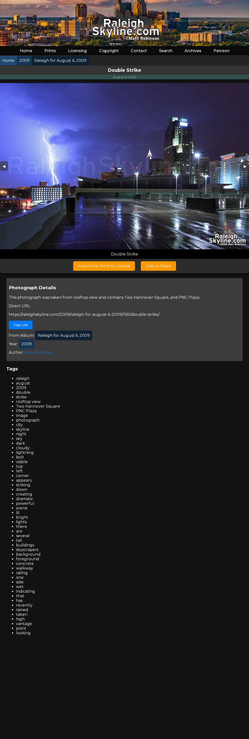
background (28, 554)
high (20, 619)
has (19, 600)
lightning (25, 452)
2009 (21, 387)
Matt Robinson (39, 352)
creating (24, 494)
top (19, 466)
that (20, 596)
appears (24, 480)
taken (21, 614)
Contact (139, 50)
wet (20, 586)
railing (22, 573)
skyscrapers (27, 549)
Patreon (221, 50)
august (23, 383)
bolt (20, 457)
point (21, 628)
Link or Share (158, 266)
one (20, 577)
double (23, 392)
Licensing (77, 50)
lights (21, 522)
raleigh (22, 378)
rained (22, 610)
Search (165, 50)
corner (22, 475)
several (23, 535)
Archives (193, 50)
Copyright (109, 50)
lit (18, 512)
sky (19, 438)
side (20, 582)
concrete (25, 563)
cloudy (23, 448)
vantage (24, 623)
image (22, 415)
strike (21, 397)
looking (23, 633)
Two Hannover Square (146, 297)
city (19, 424)
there (21, 526)
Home (26, 50)
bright (22, 517)
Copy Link (21, 325)
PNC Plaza (189, 297)
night (21, 434)
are (19, 531)
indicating (25, 591)
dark (20, 443)
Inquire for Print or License (104, 266)
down (21, 489)
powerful (25, 503)
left (19, 471)
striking (23, 485)
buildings (25, 545)
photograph (28, 420)
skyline (22, 429)
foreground (27, 559)
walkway (24, 568)
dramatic (24, 498)
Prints (50, 50)
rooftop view (85, 297)
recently (24, 605)
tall (19, 540)
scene (21, 508)
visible (22, 461)
